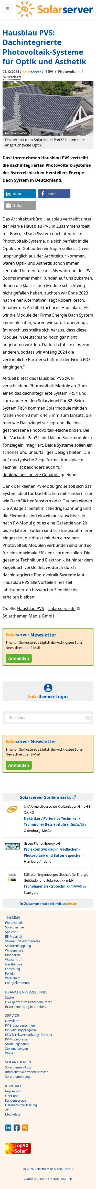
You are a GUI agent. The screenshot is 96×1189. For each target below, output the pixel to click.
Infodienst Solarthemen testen (26, 1072)
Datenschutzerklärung (21, 1105)
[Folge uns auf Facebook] (17, 1129)
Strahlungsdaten (17, 1044)
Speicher (11, 932)
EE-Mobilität (13, 936)
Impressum (13, 1091)
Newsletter (13, 1021)
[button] (20, 193)
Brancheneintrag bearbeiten (25, 1006)
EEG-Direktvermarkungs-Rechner (28, 1035)
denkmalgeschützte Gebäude (31, 474)
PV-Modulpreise (16, 1039)
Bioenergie (13, 955)
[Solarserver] (54, 9)
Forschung (12, 969)
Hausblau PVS (30, 608)
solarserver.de (62, 608)
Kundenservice (15, 1100)
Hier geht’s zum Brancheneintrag (28, 1002)
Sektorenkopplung (18, 946)
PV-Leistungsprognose (21, 1030)
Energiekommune (17, 983)
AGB (8, 1110)
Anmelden (18, 658)
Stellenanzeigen (16, 1048)
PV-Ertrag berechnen (20, 1025)
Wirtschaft (12, 77)
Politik (9, 973)
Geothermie (13, 964)
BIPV (49, 71)
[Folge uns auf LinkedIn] (8, 1129)
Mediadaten (13, 1114)
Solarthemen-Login (18, 1076)
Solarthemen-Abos (18, 1067)
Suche (9, 997)
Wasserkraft (14, 959)
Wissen (10, 1053)
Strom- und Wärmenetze (22, 941)
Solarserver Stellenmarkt (46, 797)
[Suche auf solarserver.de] (88, 718)
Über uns (11, 1096)
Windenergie (14, 950)
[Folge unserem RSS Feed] (25, 1129)
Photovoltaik (69, 71)
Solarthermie (14, 927)
